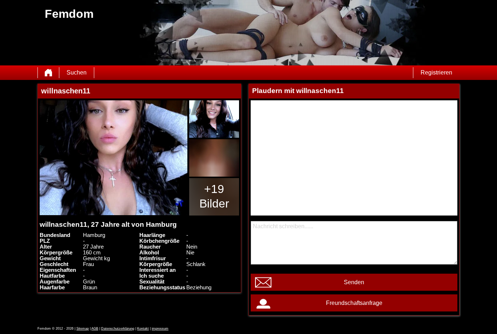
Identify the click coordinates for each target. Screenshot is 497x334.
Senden (354, 282)
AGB (94, 328)
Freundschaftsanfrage (354, 303)
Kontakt (143, 328)
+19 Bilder (214, 196)
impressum (160, 328)
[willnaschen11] (113, 157)
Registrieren (436, 72)
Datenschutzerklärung (117, 328)
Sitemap (82, 328)
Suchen (77, 72)
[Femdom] (48, 72)
